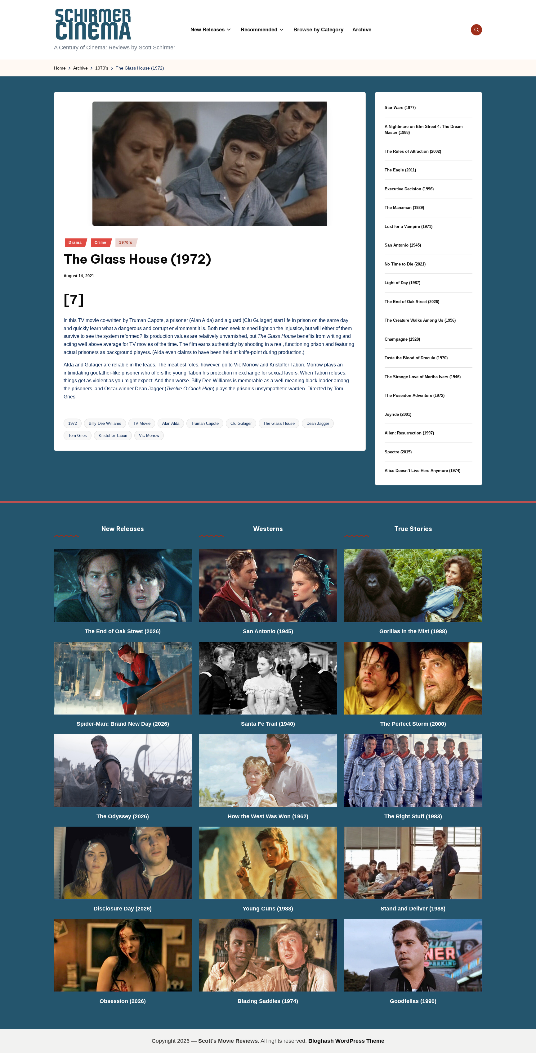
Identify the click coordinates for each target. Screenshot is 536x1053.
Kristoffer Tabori (113, 435)
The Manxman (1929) (404, 207)
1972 (72, 423)
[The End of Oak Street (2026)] (123, 585)
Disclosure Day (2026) (123, 908)
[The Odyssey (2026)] (123, 770)
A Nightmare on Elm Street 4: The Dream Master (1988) (424, 129)
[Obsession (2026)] (123, 955)
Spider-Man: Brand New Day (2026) (123, 724)
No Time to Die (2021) (405, 264)
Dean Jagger (317, 423)
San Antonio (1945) (403, 245)
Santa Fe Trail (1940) (268, 724)
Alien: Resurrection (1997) (409, 433)
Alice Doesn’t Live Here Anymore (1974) (422, 470)
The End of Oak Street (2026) (412, 301)
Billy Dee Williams (105, 423)
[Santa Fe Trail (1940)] (268, 678)
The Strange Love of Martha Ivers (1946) (423, 376)
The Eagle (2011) (400, 170)
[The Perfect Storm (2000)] (413, 678)
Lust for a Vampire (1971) (408, 226)
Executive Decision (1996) (409, 189)
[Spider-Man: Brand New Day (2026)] (123, 678)
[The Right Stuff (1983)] (413, 770)
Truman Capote (205, 423)
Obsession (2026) (123, 1001)
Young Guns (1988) (268, 908)
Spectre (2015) (398, 452)
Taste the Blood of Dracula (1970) (416, 358)
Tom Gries (77, 435)
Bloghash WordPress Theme (346, 1041)
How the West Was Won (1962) (268, 816)
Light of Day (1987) (402, 282)
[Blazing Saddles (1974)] (268, 955)
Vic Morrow (149, 435)
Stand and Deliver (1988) (413, 908)
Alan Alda (170, 423)
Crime (101, 242)
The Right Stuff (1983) (413, 816)
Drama (75, 242)
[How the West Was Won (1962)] (268, 770)
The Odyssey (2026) (122, 816)
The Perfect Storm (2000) (413, 724)
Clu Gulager (241, 423)
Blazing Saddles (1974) (268, 1001)
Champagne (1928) (402, 339)
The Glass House (279, 423)
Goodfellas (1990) (413, 1001)
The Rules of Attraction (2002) (413, 151)
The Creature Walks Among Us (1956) (420, 320)
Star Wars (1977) (400, 107)
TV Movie (141, 423)
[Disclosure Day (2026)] (123, 863)
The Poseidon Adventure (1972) (414, 395)
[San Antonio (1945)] (268, 585)
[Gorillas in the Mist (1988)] (413, 585)
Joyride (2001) (398, 414)
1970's (125, 242)
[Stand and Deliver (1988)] (413, 863)
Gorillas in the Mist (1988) (413, 631)
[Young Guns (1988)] (268, 863)
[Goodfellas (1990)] (413, 955)
